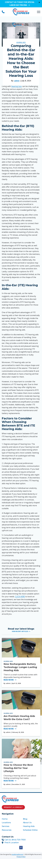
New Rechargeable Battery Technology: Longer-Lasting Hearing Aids (20, 667)
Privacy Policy (21, 857)
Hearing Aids (21, 42)
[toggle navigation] (38, 11)
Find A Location (11, 842)
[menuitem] (10, 819)
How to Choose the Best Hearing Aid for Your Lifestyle (18, 768)
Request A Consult (13, 807)
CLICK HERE (20, 596)
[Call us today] (3, 12)
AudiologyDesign (17, 854)
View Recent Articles (20, 631)
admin (16, 80)
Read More (9, 680)
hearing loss (16, 86)
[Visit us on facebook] (21, 847)
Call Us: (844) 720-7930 (15, 840)
